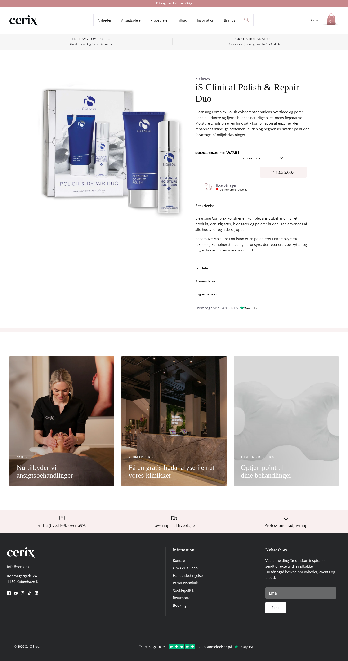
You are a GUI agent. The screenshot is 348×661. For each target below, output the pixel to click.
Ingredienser (206, 294)
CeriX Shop (32, 646)
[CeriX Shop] (23, 20)
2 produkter (252, 158)
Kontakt (179, 560)
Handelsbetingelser (188, 575)
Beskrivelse (205, 205)
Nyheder (105, 20)
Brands (229, 20)
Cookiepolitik (183, 590)
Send (276, 607)
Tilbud (182, 20)
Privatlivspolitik (185, 582)
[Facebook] (9, 593)
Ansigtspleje (131, 20)
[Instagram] (22, 593)
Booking (179, 605)
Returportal (182, 597)
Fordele (201, 268)
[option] (111, 150)
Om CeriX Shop (185, 567)
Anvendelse (205, 281)
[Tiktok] (29, 593)
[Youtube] (16, 593)
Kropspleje (158, 20)
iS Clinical (203, 78)
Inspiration (205, 20)
